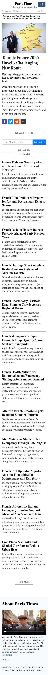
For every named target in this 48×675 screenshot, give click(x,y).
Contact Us (32, 667)
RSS (7, 659)
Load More (24, 582)
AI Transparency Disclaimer (29, 670)
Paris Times (24, 3)
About (41, 667)
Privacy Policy (9, 670)
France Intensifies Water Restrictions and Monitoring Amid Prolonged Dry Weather (21, 17)
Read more (7, 655)
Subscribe (39, 142)
